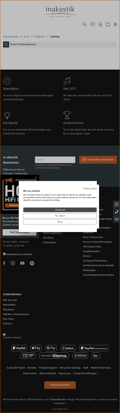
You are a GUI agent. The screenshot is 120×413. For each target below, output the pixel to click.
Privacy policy (90, 188)
